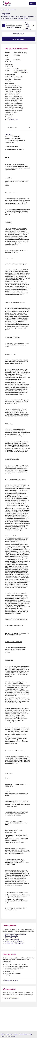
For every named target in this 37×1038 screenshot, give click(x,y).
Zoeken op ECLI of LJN (11, 937)
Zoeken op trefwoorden (11, 936)
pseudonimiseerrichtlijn (14, 27)
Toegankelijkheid (23, 1034)
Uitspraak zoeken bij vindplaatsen (14, 943)
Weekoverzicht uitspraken (11, 998)
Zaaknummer (9, 64)
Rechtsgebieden (10, 74)
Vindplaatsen (9, 114)
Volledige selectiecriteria (11, 980)
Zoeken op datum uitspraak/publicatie (15, 934)
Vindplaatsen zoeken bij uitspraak (14, 941)
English (2, 1034)
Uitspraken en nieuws (10, 9)
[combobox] (18, 127)
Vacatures (3, 1036)
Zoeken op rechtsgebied (12, 939)
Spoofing (30, 1034)
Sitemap (7, 1034)
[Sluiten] (33, 26)
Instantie (7, 52)
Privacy (11, 1034)
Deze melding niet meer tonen (27, 25)
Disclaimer (13, 1036)
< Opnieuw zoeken (18, 33)
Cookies (16, 1034)
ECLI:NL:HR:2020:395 (20, 70)
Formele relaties (7, 69)
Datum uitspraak (8, 56)
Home (2, 9)
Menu (32, 3)
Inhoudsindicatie (10, 83)
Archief (8, 1036)
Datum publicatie (8, 60)
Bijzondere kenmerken (8, 80)
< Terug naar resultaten (18, 39)
